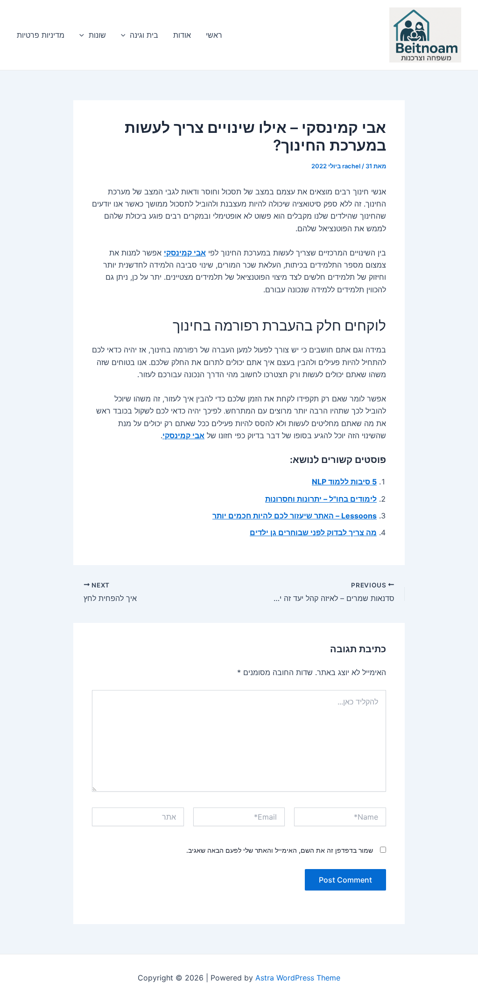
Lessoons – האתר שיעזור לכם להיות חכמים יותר (294, 515)
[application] (125, 35)
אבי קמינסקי (185, 252)
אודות (182, 35)
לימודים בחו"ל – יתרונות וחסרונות (321, 499)
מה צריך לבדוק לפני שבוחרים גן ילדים (313, 532)
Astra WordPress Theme (297, 977)
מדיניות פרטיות (40, 35)
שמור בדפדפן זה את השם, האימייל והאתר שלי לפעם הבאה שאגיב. (279, 850)
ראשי (214, 35)
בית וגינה (144, 35)
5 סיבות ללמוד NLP (344, 481)
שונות (97, 35)
